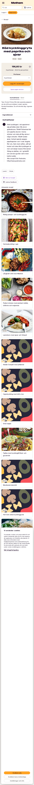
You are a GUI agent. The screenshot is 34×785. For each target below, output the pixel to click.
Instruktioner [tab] (14, 98)
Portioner (17, 74)
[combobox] (12, 7)
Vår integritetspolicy (11, 550)
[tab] (22, 98)
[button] (17, 142)
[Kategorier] (3, 3)
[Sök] (3, 7)
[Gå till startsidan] (17, 3)
